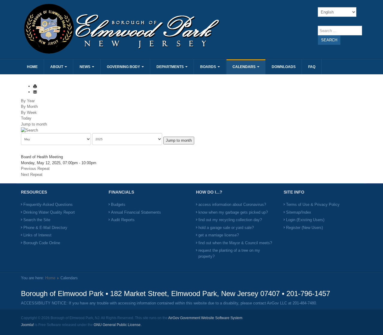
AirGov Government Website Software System (205, 318)
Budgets (118, 204)
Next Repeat (31, 174)
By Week (29, 112)
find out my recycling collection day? (230, 220)
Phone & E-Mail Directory (45, 227)
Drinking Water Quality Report (49, 212)
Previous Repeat (35, 168)
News (85, 67)
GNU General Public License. (118, 325)
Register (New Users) (304, 227)
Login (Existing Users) (305, 220)
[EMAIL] (35, 92)
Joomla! (27, 325)
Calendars (244, 67)
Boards (208, 67)
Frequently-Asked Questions (48, 204)
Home (32, 67)
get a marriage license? (218, 235)
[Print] (35, 86)
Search (329, 40)
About (57, 67)
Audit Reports (123, 220)
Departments (170, 67)
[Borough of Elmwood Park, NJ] (105, 28)
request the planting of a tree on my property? (229, 253)
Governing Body (124, 67)
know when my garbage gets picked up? (233, 212)
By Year (28, 101)
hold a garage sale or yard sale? (226, 227)
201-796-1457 (308, 293)
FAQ (311, 67)
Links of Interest (37, 235)
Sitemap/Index (298, 212)
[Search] (29, 130)
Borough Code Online (41, 243)
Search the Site (36, 220)
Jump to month (34, 124)
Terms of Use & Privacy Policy (313, 204)
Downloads (284, 67)
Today (26, 118)
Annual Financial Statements (136, 212)
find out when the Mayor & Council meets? (235, 243)
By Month (29, 106)
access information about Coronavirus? (232, 204)
